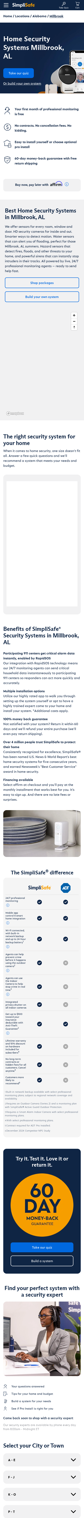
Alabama (39, 16)
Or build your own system (22, 83)
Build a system (42, 1261)
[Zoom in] (74, 315)
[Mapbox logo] (15, 413)
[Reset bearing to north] (74, 327)
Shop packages (42, 283)
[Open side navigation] (5, 5)
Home (7, 16)
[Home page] (34, 5)
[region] (42, 363)
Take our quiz (42, 1247)
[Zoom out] (74, 321)
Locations (22, 16)
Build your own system (42, 297)
